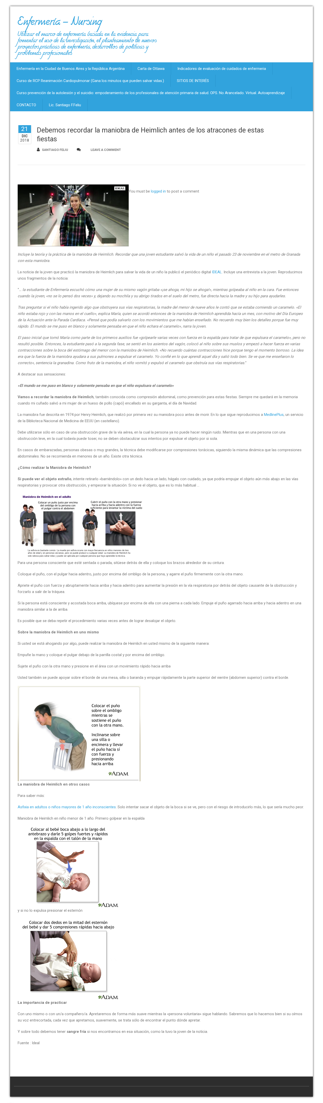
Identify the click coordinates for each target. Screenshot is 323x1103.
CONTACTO (26, 105)
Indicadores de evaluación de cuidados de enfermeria (221, 68)
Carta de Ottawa (151, 68)
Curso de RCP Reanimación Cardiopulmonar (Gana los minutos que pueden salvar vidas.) (90, 80)
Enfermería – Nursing (60, 23)
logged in (158, 191)
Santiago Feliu (55, 150)
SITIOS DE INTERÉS (193, 80)
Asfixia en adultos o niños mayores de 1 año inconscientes (67, 807)
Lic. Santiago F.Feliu (65, 105)
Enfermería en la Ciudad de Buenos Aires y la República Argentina (71, 68)
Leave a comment (106, 150)
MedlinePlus (274, 414)
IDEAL (217, 272)
